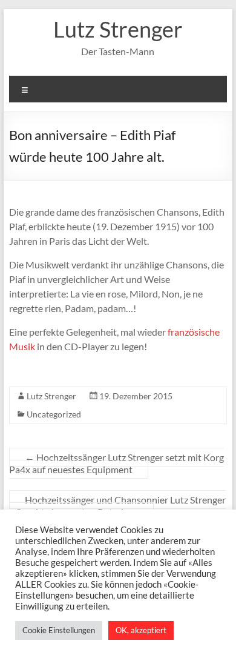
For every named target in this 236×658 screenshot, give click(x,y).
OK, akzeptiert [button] (141, 630)
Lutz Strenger (118, 29)
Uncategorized (54, 414)
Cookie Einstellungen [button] (58, 630)
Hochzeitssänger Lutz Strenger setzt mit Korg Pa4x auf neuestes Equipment (116, 463)
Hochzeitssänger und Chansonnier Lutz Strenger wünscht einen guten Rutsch (117, 505)
